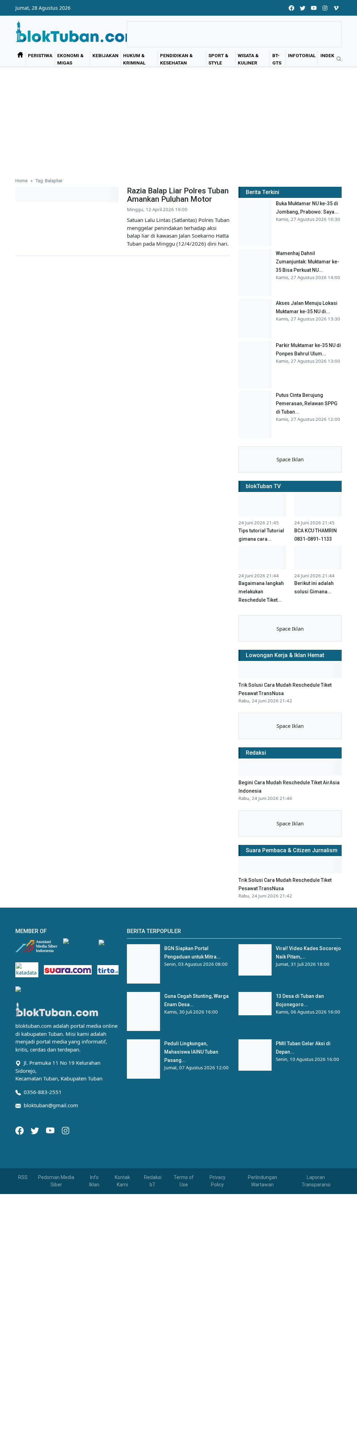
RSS (23, 1177)
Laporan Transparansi (316, 1180)
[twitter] (302, 7)
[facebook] (291, 7)
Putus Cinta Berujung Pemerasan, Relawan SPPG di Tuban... (306, 403)
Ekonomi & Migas (70, 59)
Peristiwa (40, 55)
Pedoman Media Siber (56, 1180)
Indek (327, 55)
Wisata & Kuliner (248, 59)
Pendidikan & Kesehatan (176, 59)
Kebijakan (105, 55)
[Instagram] (65, 1129)
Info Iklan (94, 1180)
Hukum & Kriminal (134, 59)
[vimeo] (336, 7)
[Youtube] (51, 1129)
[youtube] (313, 7)
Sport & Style (218, 59)
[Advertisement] (178, 119)
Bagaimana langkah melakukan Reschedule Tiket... (261, 591)
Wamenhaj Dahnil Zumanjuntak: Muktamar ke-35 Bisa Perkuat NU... (307, 262)
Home (21, 180)
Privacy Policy (218, 1180)
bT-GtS (276, 59)
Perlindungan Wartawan (262, 1180)
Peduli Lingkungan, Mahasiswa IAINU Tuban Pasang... (191, 1052)
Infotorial (302, 55)
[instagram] (325, 7)
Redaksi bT (152, 1180)
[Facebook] (20, 1129)
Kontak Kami (122, 1180)
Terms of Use (184, 1180)
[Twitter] (35, 1129)
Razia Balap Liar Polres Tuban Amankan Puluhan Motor (178, 194)
